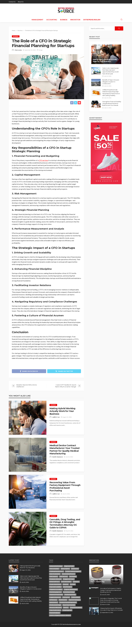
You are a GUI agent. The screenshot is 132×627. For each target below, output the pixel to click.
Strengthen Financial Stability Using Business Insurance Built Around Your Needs (111, 103)
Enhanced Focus (54, 581)
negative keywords (55, 597)
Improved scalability (55, 587)
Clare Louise (18, 50)
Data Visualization (55, 574)
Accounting (51, 20)
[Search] (121, 19)
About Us (21, 2)
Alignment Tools (69, 566)
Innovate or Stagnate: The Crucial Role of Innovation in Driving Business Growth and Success (111, 600)
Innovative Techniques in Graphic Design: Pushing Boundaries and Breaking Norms (110, 590)
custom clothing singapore (73, 571)
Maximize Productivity (56, 594)
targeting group (67, 610)
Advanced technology (56, 566)
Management (37, 20)
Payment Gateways (74, 600)
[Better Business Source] (66, 10)
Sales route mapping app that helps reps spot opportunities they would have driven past (110, 71)
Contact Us (12, 2)
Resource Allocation (55, 607)
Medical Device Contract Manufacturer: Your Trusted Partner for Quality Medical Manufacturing (64, 449)
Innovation (75, 20)
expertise (76, 581)
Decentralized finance (68, 574)
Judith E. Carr (56, 417)
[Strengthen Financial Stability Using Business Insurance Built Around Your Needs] (96, 104)
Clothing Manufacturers (56, 571)
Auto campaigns (54, 568)
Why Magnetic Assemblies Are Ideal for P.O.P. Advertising (106, 581)
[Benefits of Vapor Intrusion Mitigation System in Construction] (96, 82)
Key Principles (67, 587)
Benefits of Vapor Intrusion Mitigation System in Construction (110, 81)
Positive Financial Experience (68, 602)
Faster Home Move (55, 584)
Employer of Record (55, 579)
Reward (66, 607)
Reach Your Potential (69, 605)
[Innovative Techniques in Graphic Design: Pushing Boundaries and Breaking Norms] (94, 588)
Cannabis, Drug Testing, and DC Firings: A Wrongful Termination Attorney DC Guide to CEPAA (65, 523)
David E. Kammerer (57, 457)
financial (65, 584)
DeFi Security (63, 576)
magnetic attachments (70, 589)
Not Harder (66, 597)
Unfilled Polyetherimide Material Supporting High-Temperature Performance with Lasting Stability (111, 92)
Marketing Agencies (55, 592)
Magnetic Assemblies (56, 589)
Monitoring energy (70, 594)
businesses (75, 568)
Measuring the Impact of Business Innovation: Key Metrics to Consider (111, 609)
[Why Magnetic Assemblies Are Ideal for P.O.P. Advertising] (106, 574)
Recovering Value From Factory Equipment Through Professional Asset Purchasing (65, 486)
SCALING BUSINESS (76, 607)
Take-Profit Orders (55, 610)
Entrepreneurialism (91, 20)
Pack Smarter (63, 600)
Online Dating (75, 597)
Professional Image (55, 605)
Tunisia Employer (55, 613)
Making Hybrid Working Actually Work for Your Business (62, 411)
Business (63, 20)
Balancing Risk (65, 568)
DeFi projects (53, 576)
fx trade (73, 584)
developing (73, 576)
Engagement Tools (69, 579)
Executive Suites (66, 581)
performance (53, 602)
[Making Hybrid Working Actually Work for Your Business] (27, 418)
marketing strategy (69, 592)
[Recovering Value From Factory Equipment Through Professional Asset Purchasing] (27, 492)
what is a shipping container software (60, 615)
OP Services (53, 600)
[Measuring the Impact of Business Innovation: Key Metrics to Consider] (94, 610)
